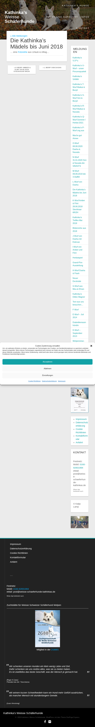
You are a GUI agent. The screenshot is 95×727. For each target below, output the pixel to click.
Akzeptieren (47, 362)
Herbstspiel (78, 258)
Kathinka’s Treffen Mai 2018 (77, 220)
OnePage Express (72, 717)
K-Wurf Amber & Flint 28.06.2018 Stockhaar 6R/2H (79, 206)
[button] (91, 346)
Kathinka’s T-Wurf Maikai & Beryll (79, 87)
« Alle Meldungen (18, 36)
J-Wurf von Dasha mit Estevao (77, 239)
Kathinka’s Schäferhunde (19, 17)
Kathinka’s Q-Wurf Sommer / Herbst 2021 (79, 119)
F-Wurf (76, 309)
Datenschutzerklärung (49, 381)
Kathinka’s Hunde (75, 5)
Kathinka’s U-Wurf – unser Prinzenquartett (79, 68)
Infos (85, 17)
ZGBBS (55, 649)
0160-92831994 (21, 589)
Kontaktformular (18, 557)
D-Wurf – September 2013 (77, 333)
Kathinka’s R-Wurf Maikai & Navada (79, 109)
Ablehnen (47, 368)
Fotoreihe (22, 52)
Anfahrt (79, 442)
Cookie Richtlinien (34, 381)
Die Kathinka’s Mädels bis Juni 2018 (79, 192)
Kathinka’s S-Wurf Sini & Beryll (78, 98)
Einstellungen (47, 375)
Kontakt (82, 28)
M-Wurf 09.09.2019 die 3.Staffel (79, 174)
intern (11, 575)
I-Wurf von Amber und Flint (77, 250)
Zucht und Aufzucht (62, 17)
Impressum (61, 381)
